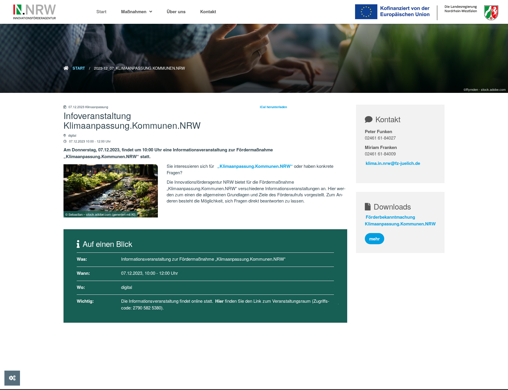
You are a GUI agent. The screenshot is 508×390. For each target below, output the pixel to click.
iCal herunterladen (273, 107)
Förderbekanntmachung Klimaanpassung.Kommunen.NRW (400, 220)
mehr (374, 238)
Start (101, 11)
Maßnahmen (133, 11)
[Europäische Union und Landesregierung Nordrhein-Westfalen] (402, 12)
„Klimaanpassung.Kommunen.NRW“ (255, 166)
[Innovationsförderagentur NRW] (34, 12)
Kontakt (208, 11)
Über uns (176, 11)
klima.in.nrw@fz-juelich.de (393, 163)
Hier (219, 301)
